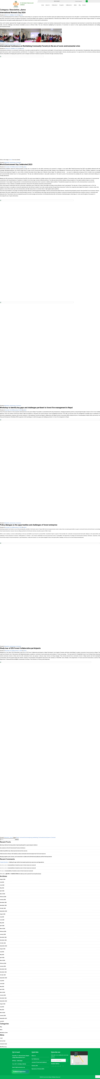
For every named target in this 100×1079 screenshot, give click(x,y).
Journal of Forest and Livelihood (39, 1062)
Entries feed (2, 1040)
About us (34, 1055)
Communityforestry (42, 837)
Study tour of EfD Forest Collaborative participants (20, 648)
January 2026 (3, 899)
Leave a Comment (17, 44)
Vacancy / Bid (35, 1065)
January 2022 (3, 1015)
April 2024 (2, 957)
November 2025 (3, 905)
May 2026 (2, 887)
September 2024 (3, 945)
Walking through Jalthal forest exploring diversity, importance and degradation (26, 862)
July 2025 (2, 916)
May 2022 (2, 1009)
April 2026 (2, 890)
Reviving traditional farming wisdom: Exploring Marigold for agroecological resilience (18, 845)
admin (21, 15)
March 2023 (2, 992)
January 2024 (3, 966)
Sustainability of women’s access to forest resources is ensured (22, 865)
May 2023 (2, 986)
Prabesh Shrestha (4, 862)
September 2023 (3, 977)
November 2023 (3, 972)
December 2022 (3, 998)
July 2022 (2, 1006)
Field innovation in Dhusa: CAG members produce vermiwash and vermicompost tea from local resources (23, 853)
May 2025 (2, 922)
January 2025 (3, 934)
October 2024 (3, 943)
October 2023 (3, 974)
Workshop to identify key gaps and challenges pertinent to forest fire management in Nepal (36, 408)
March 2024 (2, 960)
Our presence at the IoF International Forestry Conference (12, 847)
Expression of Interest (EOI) (38, 1068)
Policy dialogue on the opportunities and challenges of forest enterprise (28, 525)
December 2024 (3, 937)
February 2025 (3, 931)
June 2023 (2, 983)
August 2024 (2, 948)
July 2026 (2, 882)
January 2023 (3, 995)
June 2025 (2, 919)
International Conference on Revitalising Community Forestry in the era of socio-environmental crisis (40, 46)
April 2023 (2, 989)
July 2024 (2, 951)
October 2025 (3, 908)
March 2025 (2, 928)
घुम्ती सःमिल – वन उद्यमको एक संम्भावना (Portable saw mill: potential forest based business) (23, 873)
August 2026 (2, 879)
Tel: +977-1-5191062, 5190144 (19, 1064)
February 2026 (3, 896)
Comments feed (3, 1043)
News (1, 1029)
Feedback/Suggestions (19, 1071)
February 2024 (3, 963)
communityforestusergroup (25, 837)
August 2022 (2, 1003)
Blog (1, 1026)
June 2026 (2, 885)
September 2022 (3, 1001)
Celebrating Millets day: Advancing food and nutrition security (13, 850)
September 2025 (3, 911)
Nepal (17, 837)
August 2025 (2, 914)
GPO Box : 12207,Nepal (17, 1060)
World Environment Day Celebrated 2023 (16, 164)
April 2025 (2, 925)
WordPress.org (3, 1046)
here (11, 159)
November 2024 (3, 940)
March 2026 (2, 893)
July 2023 (2, 980)
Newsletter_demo (9, 44)
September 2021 (3, 1018)
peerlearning (35, 837)
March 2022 (2, 1012)
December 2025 (3, 902)
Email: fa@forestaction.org (18, 1067)
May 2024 (2, 954)
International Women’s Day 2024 (13, 12)
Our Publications (35, 1059)
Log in (1, 1038)
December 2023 (3, 969)
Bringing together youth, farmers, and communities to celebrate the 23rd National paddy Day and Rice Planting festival (26, 856)
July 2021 (2, 1021)
